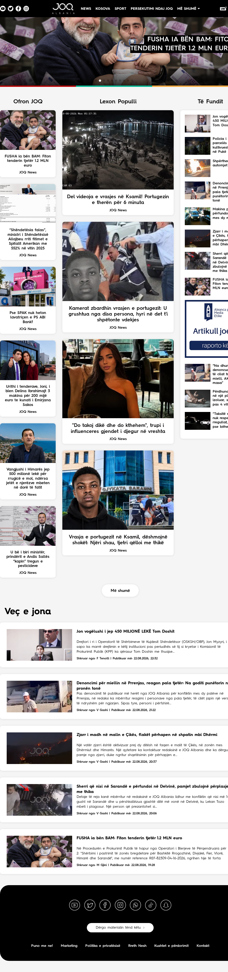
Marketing (69, 946)
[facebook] (105, 905)
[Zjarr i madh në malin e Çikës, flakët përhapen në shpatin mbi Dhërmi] (39, 748)
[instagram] (120, 905)
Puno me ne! (42, 946)
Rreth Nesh (137, 946)
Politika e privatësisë (102, 946)
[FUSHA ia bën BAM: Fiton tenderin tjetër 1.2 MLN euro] (39, 851)
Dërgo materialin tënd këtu (118, 927)
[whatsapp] (135, 905)
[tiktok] (150, 905)
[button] (96, 80)
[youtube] (74, 905)
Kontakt (203, 946)
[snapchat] (165, 905)
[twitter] (89, 905)
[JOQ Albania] (63, 10)
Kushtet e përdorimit (171, 946)
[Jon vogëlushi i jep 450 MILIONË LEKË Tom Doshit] (39, 645)
